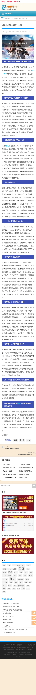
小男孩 (18, 656)
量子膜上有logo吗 (8, 616)
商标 (4, 572)
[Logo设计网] (18, 7)
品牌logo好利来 (24, 474)
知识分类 (17, 2)
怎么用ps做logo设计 (9, 632)
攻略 (15, 575)
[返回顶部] (34, 623)
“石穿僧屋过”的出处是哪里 (27, 468)
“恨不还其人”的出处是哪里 (11, 603)
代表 (18, 565)
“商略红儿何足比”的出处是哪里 (12, 610)
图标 (10, 572)
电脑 (25, 582)
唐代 (28, 569)
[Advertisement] (18, 677)
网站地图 (13, 647)
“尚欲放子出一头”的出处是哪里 (11, 477)
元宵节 (28, 565)
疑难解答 (19, 647)
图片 (15, 572)
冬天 (9, 569)
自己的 (21, 585)
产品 (14, 565)
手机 (9, 575)
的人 (4, 586)
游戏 (11, 582)
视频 (9, 589)
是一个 (22, 440)
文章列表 (9, 2)
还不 (28, 589)
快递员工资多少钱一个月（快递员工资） (15, 629)
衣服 (4, 589)
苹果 (28, 586)
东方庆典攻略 (7, 613)
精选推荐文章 (6, 647)
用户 (21, 582)
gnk (7, 32)
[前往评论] (34, 618)
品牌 (21, 568)
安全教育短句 (7, 619)
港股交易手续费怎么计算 (27, 471)
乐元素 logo (23, 477)
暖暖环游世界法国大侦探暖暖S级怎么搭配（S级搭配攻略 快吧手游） (11, 468)
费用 (18, 589)
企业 (23, 565)
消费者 (5, 582)
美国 (15, 586)
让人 (7, 145)
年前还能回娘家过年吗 (25, 454)
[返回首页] (34, 613)
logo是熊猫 (6, 464)
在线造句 (5, 435)
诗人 (14, 589)
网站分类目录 (31, 645)
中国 (9, 565)
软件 (23, 589)
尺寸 (31, 572)
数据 (20, 575)
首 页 (3, 2)
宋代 (25, 572)
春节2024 (8, 18)
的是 (9, 586)
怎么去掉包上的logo (9, 471)
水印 (27, 579)
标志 (12, 578)
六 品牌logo (6, 626)
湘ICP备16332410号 (27, 647)
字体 (21, 572)
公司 (4, 569)
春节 (30, 575)
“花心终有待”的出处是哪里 (11, 607)
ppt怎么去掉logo (8, 623)
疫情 (30, 582)
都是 (4, 592)
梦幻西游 (20, 579)
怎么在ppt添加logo (25, 464)
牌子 (16, 582)
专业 (4, 565)
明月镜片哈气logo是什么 (10, 474)
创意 (14, 569)
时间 (25, 575)
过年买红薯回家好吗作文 (11, 448)
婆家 (19, 403)
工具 (4, 575)
